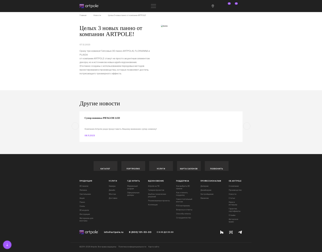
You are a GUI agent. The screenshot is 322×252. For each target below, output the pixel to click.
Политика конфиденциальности (132, 247)
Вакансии (204, 198)
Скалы (82, 206)
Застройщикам (206, 194)
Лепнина (83, 190)
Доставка (113, 198)
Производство (235, 190)
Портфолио (133, 169)
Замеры (112, 186)
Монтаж (112, 194)
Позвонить (216, 169)
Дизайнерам (205, 190)
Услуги (161, 169)
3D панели (83, 186)
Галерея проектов (156, 190)
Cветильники (85, 194)
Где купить (133, 181)
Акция (82, 198)
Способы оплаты (183, 214)
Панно (82, 202)
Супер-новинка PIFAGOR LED (102, 118)
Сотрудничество (183, 218)
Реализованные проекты (159, 201)
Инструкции (84, 214)
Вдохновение (156, 181)
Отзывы (232, 215)
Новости (97, 15)
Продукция (85, 181)
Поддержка (182, 181)
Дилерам (204, 186)
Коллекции (153, 205)
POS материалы (183, 206)
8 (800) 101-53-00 (140, 232)
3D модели (84, 210)
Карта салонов (189, 169)
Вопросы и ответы (184, 210)
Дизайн (112, 190)
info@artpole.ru (114, 232)
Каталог (105, 169)
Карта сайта (153, 247)
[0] (226, 6)
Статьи (232, 198)
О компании (234, 186)
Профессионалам (210, 181)
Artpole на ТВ (153, 186)
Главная (82, 15)
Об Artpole (235, 181)
